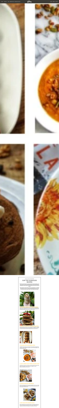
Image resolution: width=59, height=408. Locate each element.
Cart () (56, 1)
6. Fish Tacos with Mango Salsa (27, 402)
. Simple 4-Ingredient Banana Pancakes (29, 326)
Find (8, 1)
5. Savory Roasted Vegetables (27, 383)
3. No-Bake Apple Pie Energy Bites (27, 345)
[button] (53, 1)
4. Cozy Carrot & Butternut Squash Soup (29, 363)
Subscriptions (12, 1)
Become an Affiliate (17, 1)
